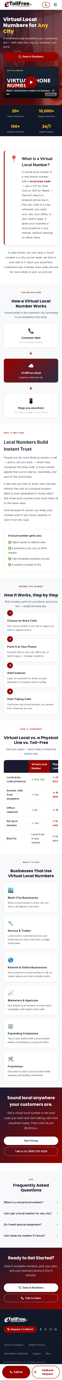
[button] (31, 82)
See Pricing (31, 1140)
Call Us (18, 1372)
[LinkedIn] (55, 1329)
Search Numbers (33, 56)
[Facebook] (40, 1329)
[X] (45, 1329)
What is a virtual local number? (23, 1202)
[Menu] (55, 4)
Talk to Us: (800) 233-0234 (31, 1151)
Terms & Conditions (14, 1345)
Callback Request (48, 1372)
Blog (48, 1353)
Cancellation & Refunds (16, 1353)
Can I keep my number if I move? (24, 1235)
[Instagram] (50, 1329)
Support (37, 1353)
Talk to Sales (33, 1298)
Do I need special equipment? (23, 1224)
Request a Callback (22, 1329)
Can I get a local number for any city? (28, 1213)
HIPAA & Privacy (37, 1345)
